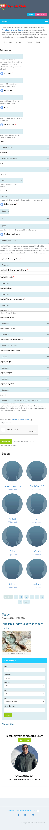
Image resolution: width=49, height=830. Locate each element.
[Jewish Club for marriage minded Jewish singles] (24, 6)
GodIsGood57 (37, 486)
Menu (5, 21)
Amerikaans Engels (9, 30)
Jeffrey (12, 584)
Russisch (21, 30)
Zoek (38, 42)
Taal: (35, 810)
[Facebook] (18, 815)
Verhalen (19, 42)
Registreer (41, 14)
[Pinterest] (32, 815)
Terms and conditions (24, 810)
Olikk (12, 551)
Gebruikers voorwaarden (20, 419)
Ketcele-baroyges (12, 486)
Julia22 (12, 518)
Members (11, 810)
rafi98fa (37, 551)
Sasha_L (37, 584)
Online (29, 42)
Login (31, 14)
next (26, 602)
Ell (37, 518)
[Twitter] (25, 815)
